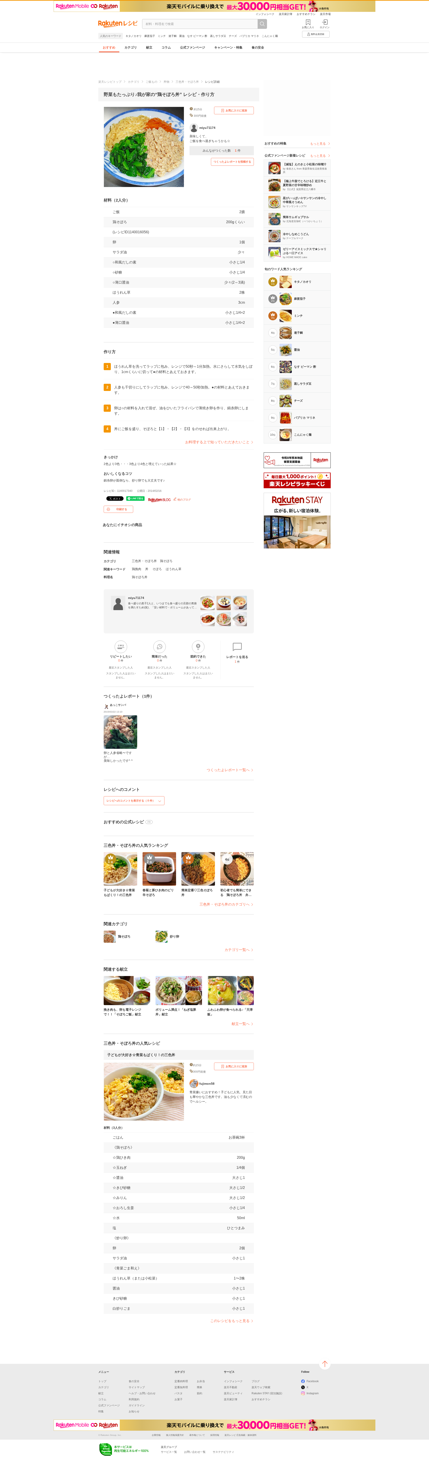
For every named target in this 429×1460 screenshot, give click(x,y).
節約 (199, 1393)
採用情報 (214, 1435)
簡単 (199, 1387)
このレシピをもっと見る (230, 1321)
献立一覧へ (241, 1024)
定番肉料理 (181, 1381)
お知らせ (134, 1411)
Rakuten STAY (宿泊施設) (267, 1393)
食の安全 (258, 47)
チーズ (233, 36)
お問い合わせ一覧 (195, 1452)
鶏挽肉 (136, 569)
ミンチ (162, 36)
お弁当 (201, 1381)
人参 (116, 302)
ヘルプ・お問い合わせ (142, 1393)
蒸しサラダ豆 (218, 36)
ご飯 (116, 212)
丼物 (166, 81)
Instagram (313, 1393)
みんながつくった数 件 (222, 150)
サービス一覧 (169, 1452)
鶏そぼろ (120, 222)
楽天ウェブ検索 (261, 1387)
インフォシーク (265, 14)
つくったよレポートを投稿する (232, 161)
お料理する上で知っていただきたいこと (217, 442)
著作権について (197, 1435)
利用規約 (134, 1399)
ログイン (325, 27)
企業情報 (156, 1435)
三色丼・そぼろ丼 (187, 81)
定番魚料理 (181, 1387)
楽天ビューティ (233, 1393)
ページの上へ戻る (325, 1364)
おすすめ (109, 47)
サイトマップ (137, 1387)
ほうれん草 (121, 292)
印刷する (121, 509)
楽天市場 (325, 14)
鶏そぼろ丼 (139, 577)
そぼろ (157, 569)
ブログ (256, 1381)
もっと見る (318, 143)
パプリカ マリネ (249, 36)
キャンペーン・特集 (228, 47)
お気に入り (308, 27)
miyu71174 (136, 598)
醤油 (182, 36)
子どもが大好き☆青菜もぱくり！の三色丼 (141, 1055)
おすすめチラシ (306, 14)
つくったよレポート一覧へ (228, 770)
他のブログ (184, 499)
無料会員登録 (317, 34)
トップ (102, 1381)
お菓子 (179, 1399)
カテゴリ (130, 47)
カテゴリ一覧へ (237, 950)
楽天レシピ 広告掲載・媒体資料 (241, 1435)
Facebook (313, 1381)
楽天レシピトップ (110, 81)
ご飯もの (151, 81)
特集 (101, 1411)
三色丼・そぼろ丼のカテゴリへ (225, 904)
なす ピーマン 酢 (197, 36)
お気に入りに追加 (236, 110)
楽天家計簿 (285, 14)
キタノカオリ (134, 36)
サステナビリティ (223, 1452)
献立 (149, 47)
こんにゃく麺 (270, 36)
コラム (166, 47)
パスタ (179, 1393)
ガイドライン (137, 1405)
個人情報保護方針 (175, 1435)
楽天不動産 (230, 1387)
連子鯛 (172, 36)
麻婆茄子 (149, 36)
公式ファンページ (192, 47)
